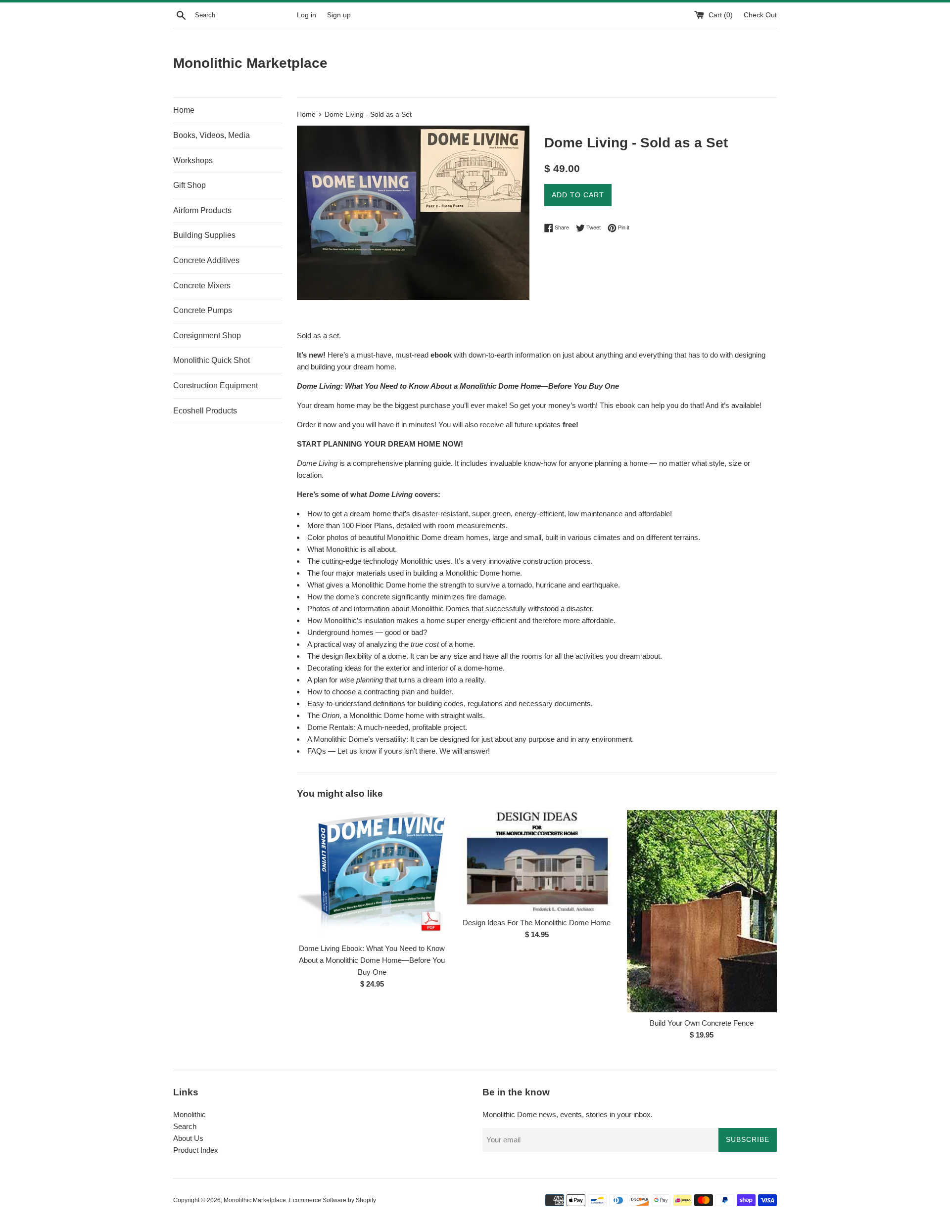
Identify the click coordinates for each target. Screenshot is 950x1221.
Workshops (193, 160)
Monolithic (189, 1114)
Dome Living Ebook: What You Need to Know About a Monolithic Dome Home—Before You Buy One (372, 960)
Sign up (339, 15)
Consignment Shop (207, 335)
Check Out (760, 15)
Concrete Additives (206, 260)
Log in (306, 15)
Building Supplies (204, 235)
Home (183, 110)
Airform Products (202, 210)
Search (184, 1126)
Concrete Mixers (202, 285)
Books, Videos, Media (211, 135)
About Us (188, 1138)
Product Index (195, 1150)
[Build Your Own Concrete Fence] (702, 911)
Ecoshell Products (205, 411)
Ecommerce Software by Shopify (332, 1200)
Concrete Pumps (202, 310)
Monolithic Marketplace (250, 63)
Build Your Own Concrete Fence (702, 1023)
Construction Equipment (215, 385)
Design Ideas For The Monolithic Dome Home (537, 922)
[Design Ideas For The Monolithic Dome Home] (537, 861)
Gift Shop (189, 185)
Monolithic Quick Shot (211, 360)
